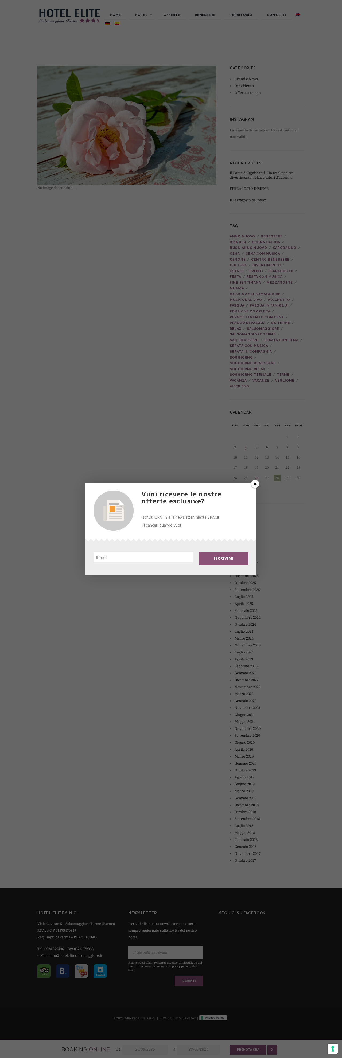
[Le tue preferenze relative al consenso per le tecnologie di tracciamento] (333, 1049)
